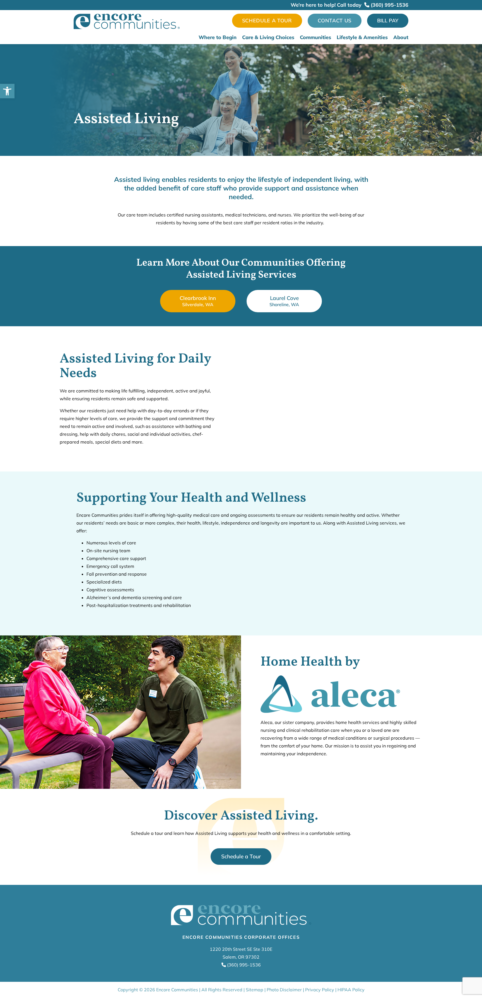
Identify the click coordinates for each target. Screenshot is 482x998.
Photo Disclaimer (284, 989)
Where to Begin (218, 37)
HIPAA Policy (351, 989)
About (400, 37)
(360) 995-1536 (388, 5)
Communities (315, 37)
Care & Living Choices (268, 37)
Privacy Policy (319, 989)
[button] (7, 91)
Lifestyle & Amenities (362, 37)
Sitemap (254, 989)
